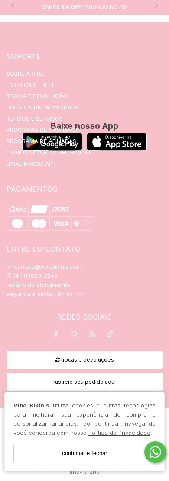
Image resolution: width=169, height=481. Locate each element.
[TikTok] (110, 336)
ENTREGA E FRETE (30, 84)
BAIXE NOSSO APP (31, 163)
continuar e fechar (84, 453)
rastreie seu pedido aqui (84, 381)
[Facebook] (56, 335)
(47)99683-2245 (34, 275)
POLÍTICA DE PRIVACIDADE (42, 107)
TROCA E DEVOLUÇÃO (36, 96)
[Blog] (92, 335)
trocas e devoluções (87, 359)
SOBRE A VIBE (24, 73)
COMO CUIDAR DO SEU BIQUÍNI (48, 152)
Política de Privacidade (119, 432)
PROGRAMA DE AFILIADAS (41, 141)
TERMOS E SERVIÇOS (34, 118)
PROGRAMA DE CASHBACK (42, 129)
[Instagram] (74, 335)
